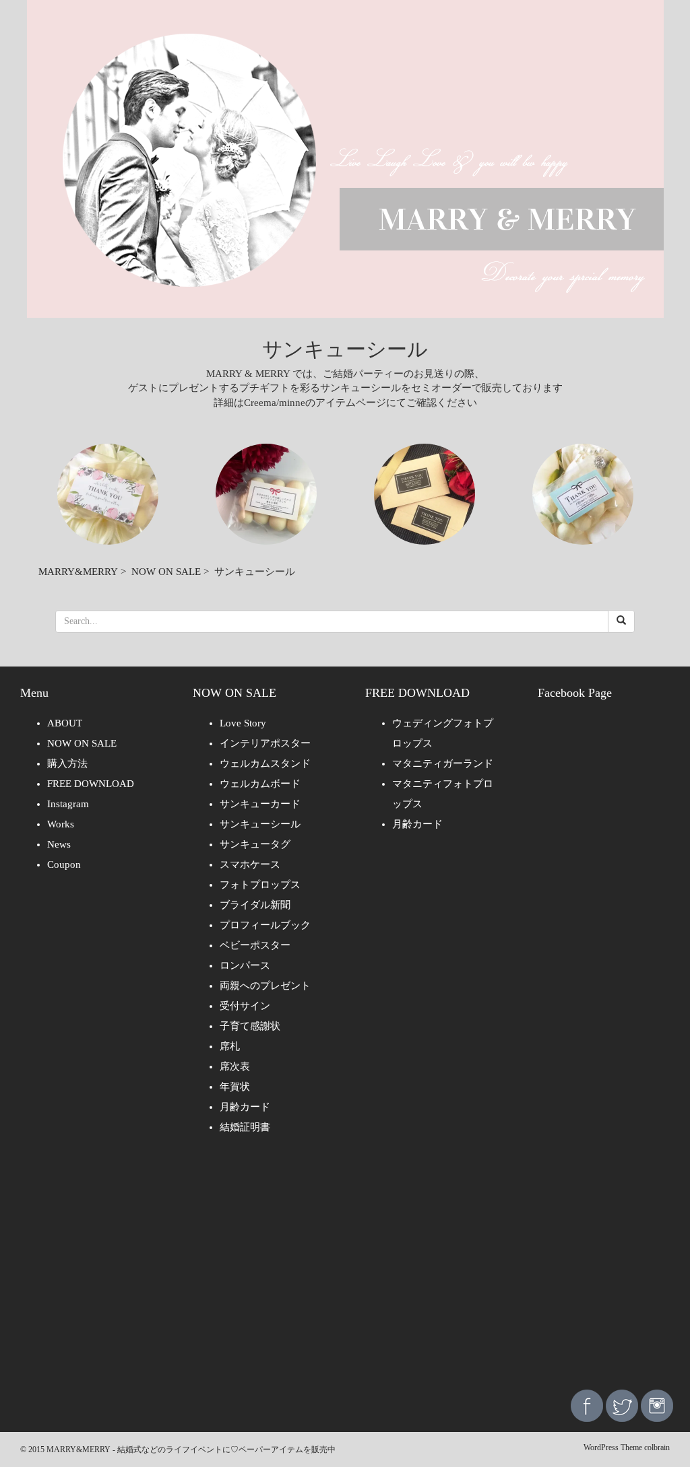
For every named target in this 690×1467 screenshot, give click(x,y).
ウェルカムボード (260, 783)
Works (60, 824)
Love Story (243, 723)
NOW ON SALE (166, 571)
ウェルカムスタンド (265, 763)
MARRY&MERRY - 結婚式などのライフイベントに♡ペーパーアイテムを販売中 (191, 1449)
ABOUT (64, 723)
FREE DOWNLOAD (90, 783)
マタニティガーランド (442, 763)
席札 (230, 1046)
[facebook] (587, 1405)
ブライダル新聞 (255, 904)
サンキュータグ (255, 844)
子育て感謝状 (250, 1026)
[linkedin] (657, 1405)
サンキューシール (260, 824)
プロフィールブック (265, 925)
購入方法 (67, 763)
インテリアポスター (265, 743)
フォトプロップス (260, 884)
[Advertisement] (345, 1272)
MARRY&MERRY (78, 571)
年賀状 (235, 1086)
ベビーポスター (255, 945)
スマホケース (250, 864)
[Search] (621, 621)
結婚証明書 (245, 1127)
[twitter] (622, 1405)
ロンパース (245, 965)
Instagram (68, 803)
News (59, 844)
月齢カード (245, 1106)
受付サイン (245, 1005)
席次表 (235, 1066)
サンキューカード (260, 803)
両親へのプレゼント (265, 985)
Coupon (64, 864)
